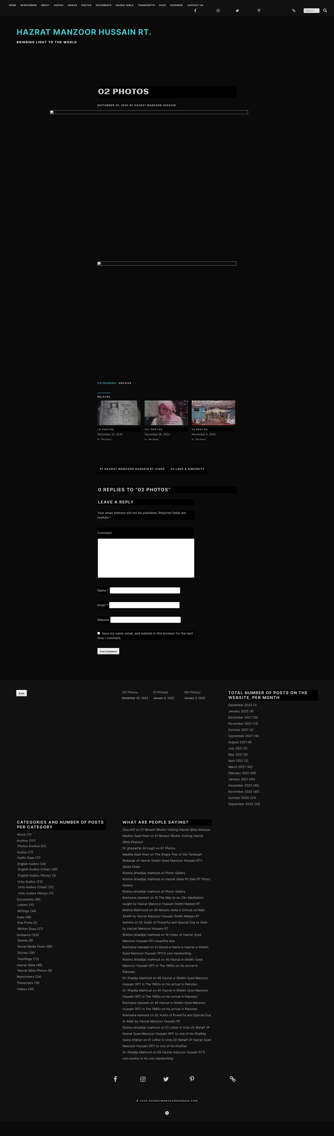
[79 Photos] (119, 412)
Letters (22, 905)
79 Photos (105, 429)
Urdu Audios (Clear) (32, 887)
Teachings (24, 959)
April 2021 (235, 761)
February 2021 (238, 773)
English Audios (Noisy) (34, 875)
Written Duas (26, 929)
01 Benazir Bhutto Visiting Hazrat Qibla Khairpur (175, 830)
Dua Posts (24, 922)
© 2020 (142, 1100)
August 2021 (237, 742)
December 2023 (240, 705)
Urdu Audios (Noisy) (33, 893)
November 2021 (240, 723)
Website (103, 620)
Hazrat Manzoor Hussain (155, 105)
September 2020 (240, 804)
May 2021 (235, 754)
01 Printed (160, 692)
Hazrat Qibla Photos (32, 970)
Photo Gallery (175, 873)
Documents (104, 5)
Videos (72, 5)
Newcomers (28, 5)
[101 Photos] (166, 412)
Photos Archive (28, 846)
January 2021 (238, 779)
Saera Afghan (132, 1040)
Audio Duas (25, 858)
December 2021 (239, 717)
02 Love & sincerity (188, 469)
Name (102, 590)
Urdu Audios (26, 881)
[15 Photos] (213, 412)
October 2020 (238, 798)
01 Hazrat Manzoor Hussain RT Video (132, 469)
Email (102, 605)
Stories (22, 953)
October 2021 (238, 730)
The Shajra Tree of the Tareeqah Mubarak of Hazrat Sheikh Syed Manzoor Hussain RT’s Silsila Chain (162, 860)
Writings (23, 911)
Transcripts (146, 5)
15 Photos (200, 429)
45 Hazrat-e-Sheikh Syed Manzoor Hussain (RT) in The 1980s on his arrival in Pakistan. (163, 965)
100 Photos (192, 692)
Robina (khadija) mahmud (141, 873)
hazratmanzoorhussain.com (173, 1100)
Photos (86, 5)
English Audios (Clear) (34, 869)
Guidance (176, 5)
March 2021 (236, 767)
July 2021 (235, 748)
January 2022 (238, 711)
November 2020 (240, 791)
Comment (104, 533)
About (45, 5)
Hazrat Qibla (125, 5)
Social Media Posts (31, 946)
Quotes (22, 940)
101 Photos (154, 429)
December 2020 (240, 785)
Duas (162, 5)
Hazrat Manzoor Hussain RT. (84, 32)
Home (12, 5)
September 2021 (240, 736)
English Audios (28, 864)
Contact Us (195, 5)
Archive (125, 383)
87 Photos (167, 848)
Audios (58, 5)
